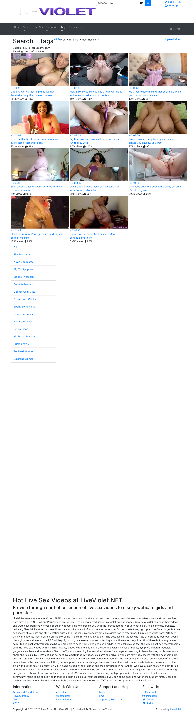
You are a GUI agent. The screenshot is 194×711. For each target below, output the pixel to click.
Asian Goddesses (23, 261)
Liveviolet (175, 709)
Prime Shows (21, 343)
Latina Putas (21, 328)
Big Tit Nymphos (23, 269)
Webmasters (63, 695)
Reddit (149, 703)
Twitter (149, 699)
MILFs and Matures (24, 336)
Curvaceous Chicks (25, 299)
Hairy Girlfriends (23, 321)
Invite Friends (63, 699)
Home (17, 27)
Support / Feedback (110, 699)
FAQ (101, 695)
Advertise (61, 692)
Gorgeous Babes (23, 314)
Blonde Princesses (24, 276)
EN (179, 1)
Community (75, 27)
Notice (103, 692)
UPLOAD (175, 28)
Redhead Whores (23, 351)
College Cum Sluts (24, 291)
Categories (52, 27)
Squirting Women (23, 358)
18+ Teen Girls (22, 254)
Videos (27, 27)
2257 (16, 703)
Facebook (150, 692)
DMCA (16, 699)
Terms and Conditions (25, 692)
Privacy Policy (21, 695)
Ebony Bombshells (24, 306)
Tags (63, 27)
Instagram (151, 695)
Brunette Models (23, 284)
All (15, 246)
